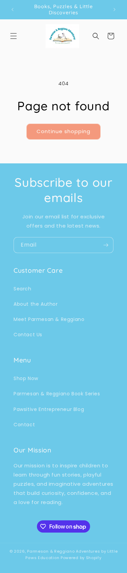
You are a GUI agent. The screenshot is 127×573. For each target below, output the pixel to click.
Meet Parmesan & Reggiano (49, 319)
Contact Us (28, 334)
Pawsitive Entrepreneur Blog (49, 409)
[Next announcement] (114, 9)
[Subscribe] (105, 245)
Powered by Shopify (81, 557)
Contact (24, 424)
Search (22, 288)
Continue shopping (63, 131)
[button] (13, 36)
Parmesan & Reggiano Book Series (57, 393)
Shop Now (26, 378)
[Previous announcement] (12, 9)
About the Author (36, 304)
